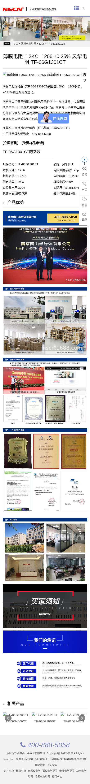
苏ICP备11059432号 (36, 759)
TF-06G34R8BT (45, 721)
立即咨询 (10, 143)
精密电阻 (21, 771)
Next (86, 25)
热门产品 (57, 776)
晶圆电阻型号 (42, 776)
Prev (8, 718)
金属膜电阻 (34, 771)
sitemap (52, 765)
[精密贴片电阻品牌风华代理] (17, 7)
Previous (4, 25)
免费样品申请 (33, 143)
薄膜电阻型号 (28, 43)
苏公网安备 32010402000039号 (68, 759)
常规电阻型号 (66, 771)
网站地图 (40, 765)
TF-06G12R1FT (16, 721)
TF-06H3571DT (73, 721)
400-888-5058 (41, 133)
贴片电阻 (9, 771)
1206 (42, 43)
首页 (15, 43)
